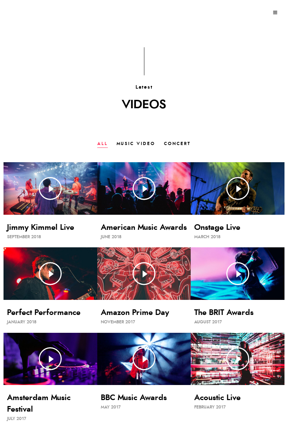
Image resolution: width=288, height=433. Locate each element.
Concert (177, 144)
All (102, 144)
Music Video (136, 144)
